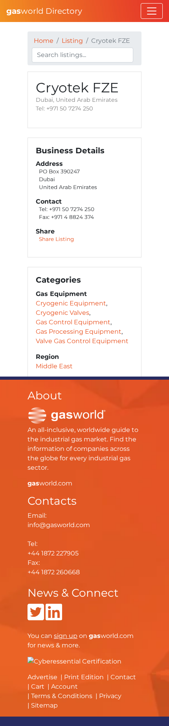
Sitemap (44, 705)
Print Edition (84, 677)
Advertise (42, 677)
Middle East (54, 366)
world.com (50, 483)
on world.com (94, 636)
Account (64, 686)
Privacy (110, 696)
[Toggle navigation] (152, 11)
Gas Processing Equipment (78, 331)
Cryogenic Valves (62, 312)
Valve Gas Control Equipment (82, 341)
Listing (72, 40)
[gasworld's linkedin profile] (54, 617)
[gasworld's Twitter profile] (36, 617)
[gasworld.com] (67, 415)
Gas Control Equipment (73, 322)
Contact (123, 677)
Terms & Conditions (61, 696)
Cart (37, 686)
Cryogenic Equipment (71, 303)
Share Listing (56, 239)
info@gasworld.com (59, 525)
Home (43, 40)
